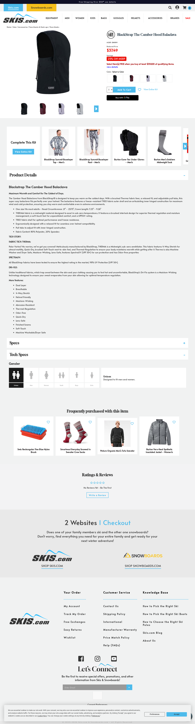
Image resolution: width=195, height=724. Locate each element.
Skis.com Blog (152, 632)
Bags (104, 17)
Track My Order (75, 614)
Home (9, 27)
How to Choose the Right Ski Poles (163, 623)
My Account (72, 606)
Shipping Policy (114, 614)
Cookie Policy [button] (42, 716)
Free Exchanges (75, 621)
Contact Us (111, 606)
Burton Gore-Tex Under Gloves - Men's (129, 161)
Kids (92, 17)
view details (112, 66)
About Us (149, 640)
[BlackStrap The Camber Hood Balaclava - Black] (24, 108)
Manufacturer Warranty (120, 629)
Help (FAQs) (111, 645)
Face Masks (54, 27)
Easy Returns (73, 629)
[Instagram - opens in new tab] (97, 658)
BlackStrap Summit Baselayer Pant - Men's (93, 161)
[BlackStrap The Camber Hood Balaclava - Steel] (80, 108)
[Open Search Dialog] (170, 7)
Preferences (154, 714)
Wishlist (70, 637)
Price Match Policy (116, 637)
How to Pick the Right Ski (161, 606)
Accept (176, 714)
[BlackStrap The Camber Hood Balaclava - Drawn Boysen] (42, 108)
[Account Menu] (177, 7)
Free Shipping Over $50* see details (97, 2)
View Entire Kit (150, 89)
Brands (174, 17)
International (112, 621)
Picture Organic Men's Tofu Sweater (117, 450)
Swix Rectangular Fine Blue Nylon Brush (34, 451)
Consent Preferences (97, 704)
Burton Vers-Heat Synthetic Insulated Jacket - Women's (159, 451)
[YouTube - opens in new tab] (114, 658)
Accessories (155, 17)
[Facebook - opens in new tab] (81, 658)
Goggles (118, 17)
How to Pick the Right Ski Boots (165, 614)
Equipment (52, 17)
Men (67, 17)
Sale (187, 17)
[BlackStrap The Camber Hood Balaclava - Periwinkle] (61, 108)
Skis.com (13, 7)
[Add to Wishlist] (140, 89)
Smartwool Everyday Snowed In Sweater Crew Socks (75, 451)
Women (79, 17)
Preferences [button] (96, 716)
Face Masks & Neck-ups (38, 27)
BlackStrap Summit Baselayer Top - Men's (58, 161)
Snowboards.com (41, 7)
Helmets (135, 17)
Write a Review (97, 495)
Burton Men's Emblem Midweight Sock (164, 161)
